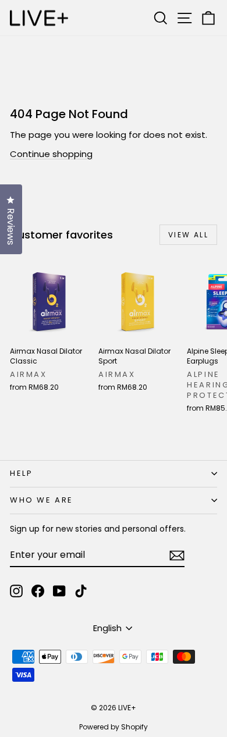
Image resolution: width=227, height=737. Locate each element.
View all (188, 235)
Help (21, 473)
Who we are (41, 499)
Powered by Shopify (113, 727)
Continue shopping (51, 154)
